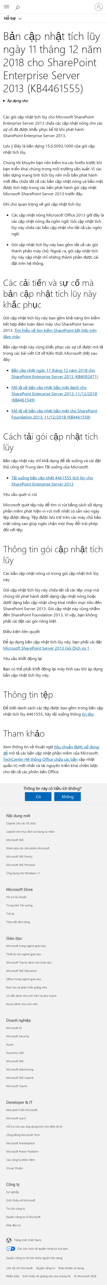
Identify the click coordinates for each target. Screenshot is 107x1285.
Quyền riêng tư (45, 1268)
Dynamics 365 (15, 1053)
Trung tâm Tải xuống (19, 905)
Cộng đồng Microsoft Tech (23, 1135)
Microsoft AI (14, 1028)
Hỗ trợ (10, 18)
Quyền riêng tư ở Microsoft (23, 1217)
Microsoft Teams (16, 1086)
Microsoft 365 (15, 840)
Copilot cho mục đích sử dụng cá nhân (30, 831)
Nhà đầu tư (13, 1225)
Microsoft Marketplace (20, 1143)
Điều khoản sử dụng (71, 1268)
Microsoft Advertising (19, 1069)
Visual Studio (14, 1168)
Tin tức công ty (15, 1208)
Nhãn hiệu (12, 1276)
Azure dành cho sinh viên (22, 1004)
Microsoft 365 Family (19, 856)
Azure (10, 1044)
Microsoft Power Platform (22, 1151)
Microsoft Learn (16, 1118)
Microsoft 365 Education (21, 971)
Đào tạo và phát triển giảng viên (26, 987)
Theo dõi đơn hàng (18, 922)
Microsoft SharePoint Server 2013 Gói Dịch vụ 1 (46, 648)
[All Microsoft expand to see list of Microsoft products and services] (6, 7)
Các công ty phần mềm (20, 1160)
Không (67, 796)
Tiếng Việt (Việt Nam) (27, 1240)
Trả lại (10, 914)
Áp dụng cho (17, 100)
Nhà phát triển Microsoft (21, 1110)
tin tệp (87, 714)
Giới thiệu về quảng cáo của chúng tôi (47, 1276)
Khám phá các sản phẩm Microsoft (27, 848)
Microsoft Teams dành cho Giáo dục (29, 962)
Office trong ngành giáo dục (23, 979)
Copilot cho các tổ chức (21, 823)
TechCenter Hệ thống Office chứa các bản (40, 759)
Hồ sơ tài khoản (16, 897)
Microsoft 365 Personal (20, 865)
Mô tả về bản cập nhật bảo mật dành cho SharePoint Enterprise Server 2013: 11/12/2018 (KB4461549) (54, 393)
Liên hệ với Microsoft (19, 1268)
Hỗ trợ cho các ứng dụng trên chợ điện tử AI (34, 1126)
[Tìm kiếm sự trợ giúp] (18, 7)
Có (38, 796)
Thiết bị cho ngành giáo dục (23, 954)
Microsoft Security (17, 1036)
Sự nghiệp (12, 1192)
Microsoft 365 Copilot (20, 1078)
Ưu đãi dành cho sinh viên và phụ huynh (31, 996)
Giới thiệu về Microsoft (20, 1200)
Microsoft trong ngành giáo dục (26, 946)
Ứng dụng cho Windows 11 (23, 873)
